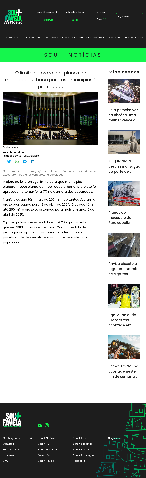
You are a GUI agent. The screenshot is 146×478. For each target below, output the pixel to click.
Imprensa (9, 455)
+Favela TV (24, 37)
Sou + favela (37, 37)
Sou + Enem (80, 438)
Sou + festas (80, 37)
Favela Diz (122, 37)
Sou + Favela (46, 461)
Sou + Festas (81, 449)
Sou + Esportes (82, 444)
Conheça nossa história (18, 438)
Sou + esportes (65, 37)
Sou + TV (43, 444)
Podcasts (111, 37)
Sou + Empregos (83, 455)
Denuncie (9, 444)
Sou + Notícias (47, 438)
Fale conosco (11, 449)
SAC (5, 461)
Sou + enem (50, 37)
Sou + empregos (96, 37)
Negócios (114, 438)
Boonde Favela (135, 37)
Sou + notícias (10, 37)
